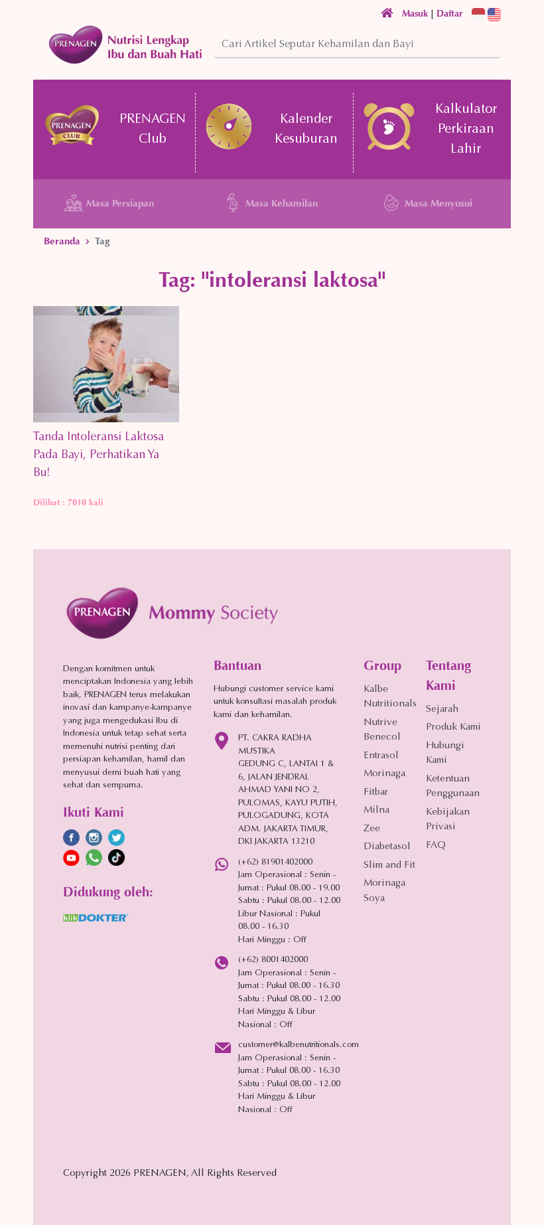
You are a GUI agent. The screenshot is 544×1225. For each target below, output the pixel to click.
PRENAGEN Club (152, 129)
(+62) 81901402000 (275, 862)
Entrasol (381, 756)
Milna (376, 810)
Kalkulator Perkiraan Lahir (466, 129)
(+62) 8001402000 (273, 959)
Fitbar (376, 792)
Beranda (62, 241)
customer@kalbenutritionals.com (298, 1044)
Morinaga (384, 774)
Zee (372, 829)
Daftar (449, 13)
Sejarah (442, 709)
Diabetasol (387, 847)
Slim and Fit (389, 865)
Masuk (415, 13)
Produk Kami (453, 727)
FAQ (436, 846)
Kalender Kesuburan (306, 129)
